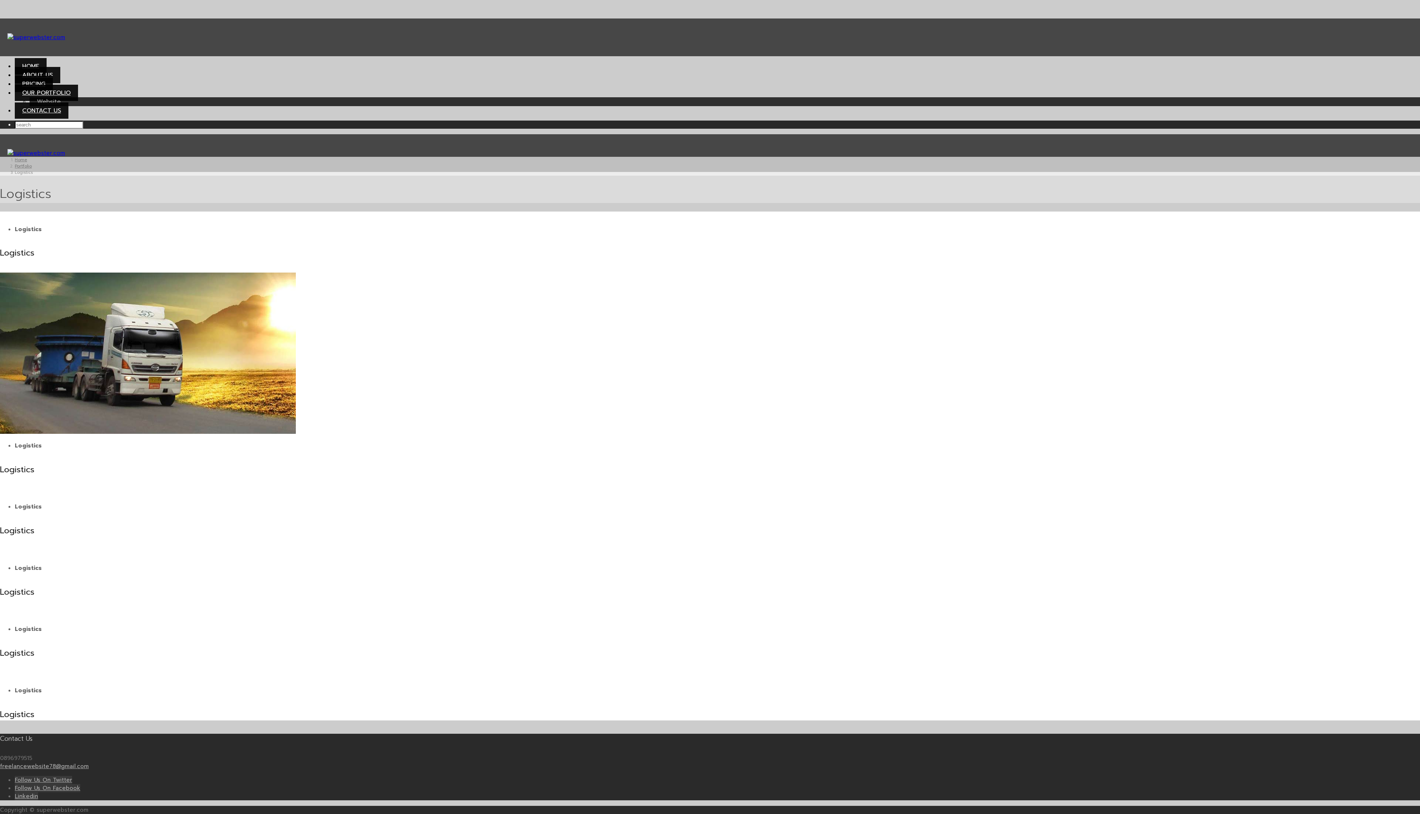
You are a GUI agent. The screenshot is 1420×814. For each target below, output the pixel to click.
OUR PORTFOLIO (46, 92)
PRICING (33, 84)
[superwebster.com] (36, 37)
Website (49, 101)
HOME (30, 66)
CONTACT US (41, 110)
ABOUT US (37, 75)
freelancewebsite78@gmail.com (44, 766)
